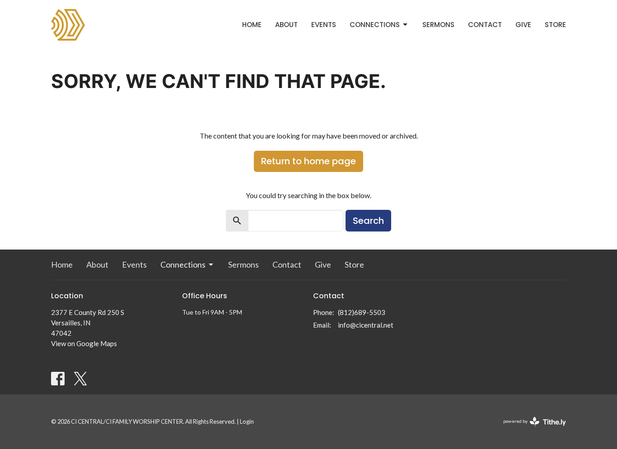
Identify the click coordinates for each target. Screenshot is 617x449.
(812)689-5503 (361, 312)
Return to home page (308, 161)
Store (555, 24)
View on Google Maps (84, 343)
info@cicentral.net (365, 325)
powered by (530, 429)
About (286, 24)
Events (323, 24)
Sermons (438, 24)
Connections (375, 24)
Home (252, 24)
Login (247, 421)
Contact (485, 24)
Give (523, 24)
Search (368, 220)
